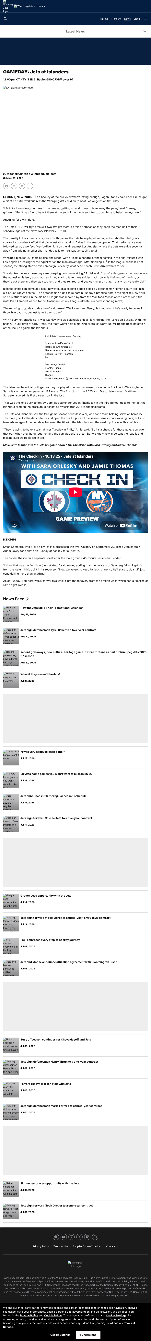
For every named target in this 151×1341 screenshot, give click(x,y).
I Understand (88, 1334)
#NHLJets (50, 336)
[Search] (5, 18)
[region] (75, 1321)
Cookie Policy (53, 1315)
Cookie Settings (116, 1315)
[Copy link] (30, 186)
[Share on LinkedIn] (22, 186)
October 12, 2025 (96, 378)
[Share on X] (14, 186)
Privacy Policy (29, 1315)
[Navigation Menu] (145, 18)
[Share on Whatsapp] (6, 186)
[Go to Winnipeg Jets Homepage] (29, 6)
